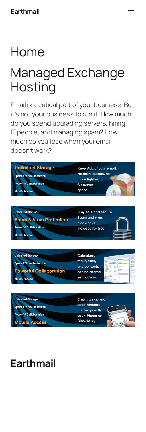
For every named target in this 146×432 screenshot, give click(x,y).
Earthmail (25, 11)
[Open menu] (131, 11)
